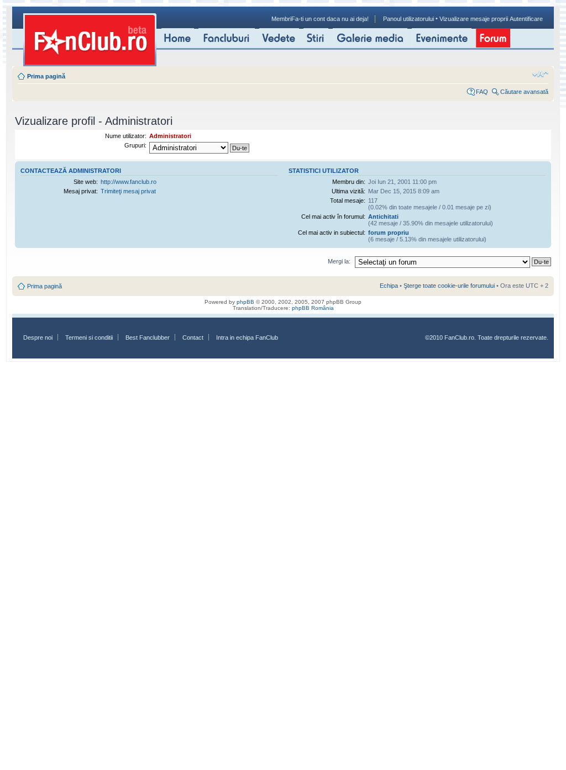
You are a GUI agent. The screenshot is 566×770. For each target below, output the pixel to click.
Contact (192, 337)
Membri (281, 18)
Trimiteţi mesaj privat (128, 191)
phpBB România (313, 308)
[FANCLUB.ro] (89, 39)
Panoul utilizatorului (408, 18)
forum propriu (388, 232)
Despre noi (38, 337)
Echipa (389, 285)
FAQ (482, 91)
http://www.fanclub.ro (128, 181)
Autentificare (526, 18)
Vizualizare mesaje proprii (473, 18)
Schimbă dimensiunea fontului (540, 74)
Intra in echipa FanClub (247, 337)
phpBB (245, 302)
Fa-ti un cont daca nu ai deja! (330, 18)
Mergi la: (339, 261)
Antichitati (383, 216)
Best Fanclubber (147, 337)
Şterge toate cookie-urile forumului (449, 285)
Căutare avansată (524, 91)
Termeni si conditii (89, 337)
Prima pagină (46, 76)
